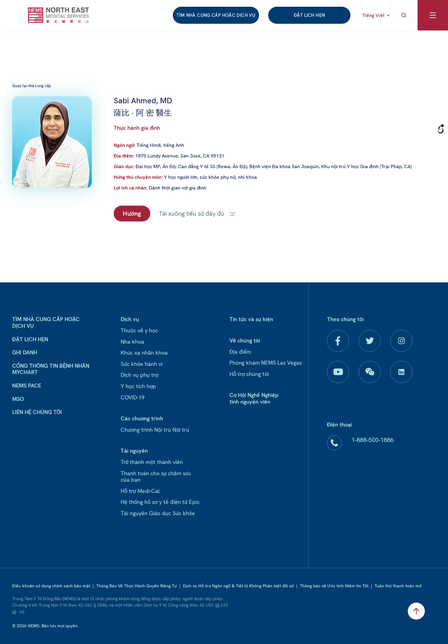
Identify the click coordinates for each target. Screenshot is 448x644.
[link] (58, 15)
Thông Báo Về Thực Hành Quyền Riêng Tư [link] (136, 586)
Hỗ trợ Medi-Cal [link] (140, 490)
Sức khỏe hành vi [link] (141, 363)
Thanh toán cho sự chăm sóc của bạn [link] (156, 476)
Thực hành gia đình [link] (137, 127)
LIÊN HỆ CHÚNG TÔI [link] (37, 412)
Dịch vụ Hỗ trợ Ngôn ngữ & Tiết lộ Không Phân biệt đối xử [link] (238, 586)
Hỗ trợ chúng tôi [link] (249, 373)
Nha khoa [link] (132, 341)
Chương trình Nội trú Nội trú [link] (155, 429)
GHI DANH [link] (24, 352)
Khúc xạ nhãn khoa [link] (144, 352)
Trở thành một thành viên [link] (152, 461)
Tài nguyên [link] (134, 450)
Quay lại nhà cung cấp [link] (31, 85)
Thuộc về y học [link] (139, 330)
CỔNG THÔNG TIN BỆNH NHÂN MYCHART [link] (50, 369)
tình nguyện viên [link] (249, 401)
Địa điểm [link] (240, 351)
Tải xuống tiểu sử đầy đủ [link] (191, 214)
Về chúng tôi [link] (244, 340)
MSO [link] (18, 398)
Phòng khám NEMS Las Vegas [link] (265, 362)
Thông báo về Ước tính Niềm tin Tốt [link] (334, 586)
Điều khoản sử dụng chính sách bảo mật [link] (51, 586)
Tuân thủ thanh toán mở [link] (398, 586)
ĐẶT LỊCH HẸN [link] (309, 15)
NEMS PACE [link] (26, 385)
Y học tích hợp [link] (138, 386)
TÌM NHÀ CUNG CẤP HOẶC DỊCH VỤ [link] (215, 15)
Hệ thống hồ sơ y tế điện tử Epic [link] (160, 501)
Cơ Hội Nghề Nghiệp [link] (253, 394)
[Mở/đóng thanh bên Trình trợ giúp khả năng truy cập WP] (440, 129)
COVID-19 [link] (132, 397)
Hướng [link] (132, 214)
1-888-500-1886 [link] (372, 440)
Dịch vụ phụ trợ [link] (139, 374)
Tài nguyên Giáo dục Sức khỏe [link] (158, 513)
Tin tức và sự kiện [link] (251, 319)
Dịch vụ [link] (130, 319)
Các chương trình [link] (142, 418)
